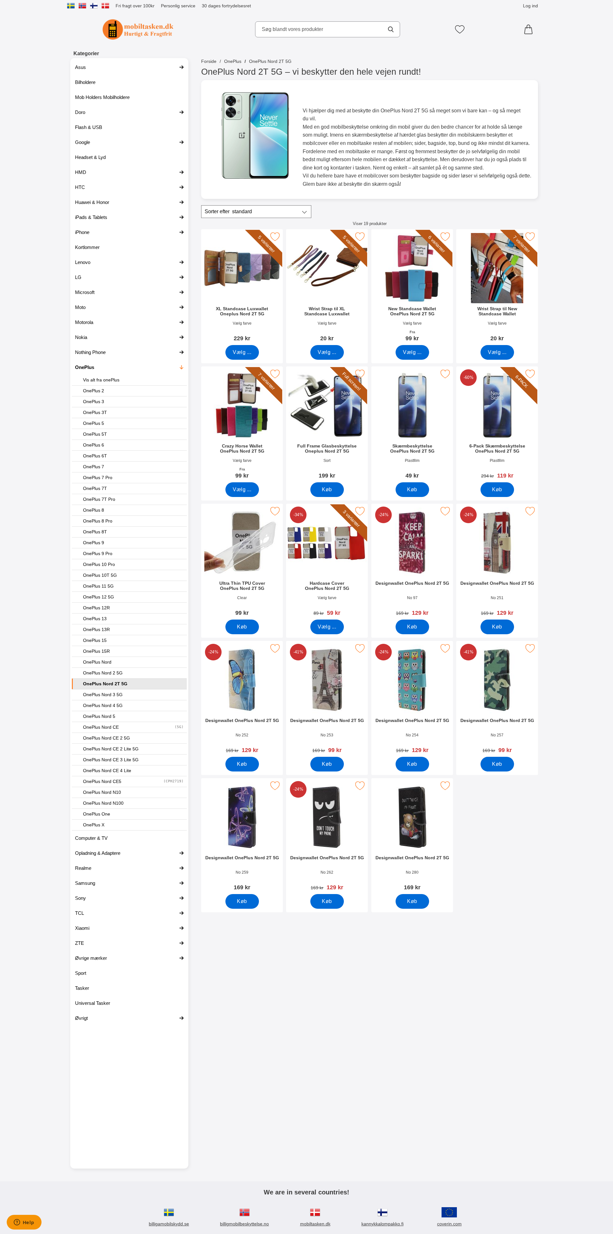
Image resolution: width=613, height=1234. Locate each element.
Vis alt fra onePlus (101, 380)
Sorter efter (228, 211)
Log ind (530, 5)
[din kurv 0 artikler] (530, 29)
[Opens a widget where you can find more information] (24, 1223)
